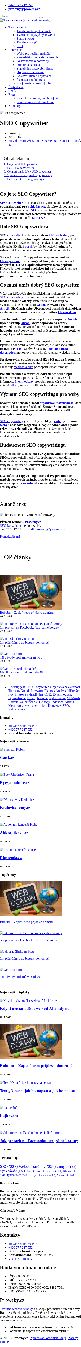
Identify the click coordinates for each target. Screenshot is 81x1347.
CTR (17, 348)
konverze (38, 217)
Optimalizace (17, 698)
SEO (3, 202)
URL (33, 1175)
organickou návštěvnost (56, 403)
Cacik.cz (7, 757)
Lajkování (9, 1115)
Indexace (57, 702)
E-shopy (44, 702)
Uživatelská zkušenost (22, 702)
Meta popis (15, 705)
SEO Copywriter (37, 687)
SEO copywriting (11, 297)
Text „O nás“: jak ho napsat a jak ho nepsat (37, 1091)
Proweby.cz (33, 522)
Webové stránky (37, 1166)
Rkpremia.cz (11, 858)
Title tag (13, 690)
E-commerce (47, 1175)
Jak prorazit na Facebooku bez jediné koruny (29, 627)
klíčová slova (67, 312)
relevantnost (28, 483)
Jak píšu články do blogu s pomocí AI (24, 642)
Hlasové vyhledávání (29, 694)
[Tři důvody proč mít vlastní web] (11, 654)
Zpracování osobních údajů (48, 1338)
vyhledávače (36, 206)
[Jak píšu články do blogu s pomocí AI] (17, 639)
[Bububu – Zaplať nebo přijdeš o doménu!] (31, 593)
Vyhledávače (16, 709)
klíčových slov (58, 235)
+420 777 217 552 (20, 729)
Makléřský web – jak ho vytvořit (21, 672)
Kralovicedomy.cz (15, 807)
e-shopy (59, 421)
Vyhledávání (57, 698)
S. (9, 144)
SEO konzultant (10, 525)
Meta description (35, 705)
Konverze (54, 705)
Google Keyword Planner (37, 690)
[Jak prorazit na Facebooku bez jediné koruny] (31, 624)
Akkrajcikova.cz (14, 832)
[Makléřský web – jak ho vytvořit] (18, 669)
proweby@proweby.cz (50, 529)
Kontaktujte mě (10, 536)
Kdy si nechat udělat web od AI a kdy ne (34, 1008)
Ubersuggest (16, 687)
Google (41, 304)
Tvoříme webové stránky (16, 1309)
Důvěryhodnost (37, 698)
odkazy (14, 385)
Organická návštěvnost (65, 687)
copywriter (15, 202)
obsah (29, 246)
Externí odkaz (62, 694)
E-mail (29, 529)
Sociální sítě (65, 1175)
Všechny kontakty (20, 1258)
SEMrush (73, 698)
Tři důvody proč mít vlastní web (21, 657)
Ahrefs (5, 308)
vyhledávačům (23, 367)
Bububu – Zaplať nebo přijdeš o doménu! (27, 612)
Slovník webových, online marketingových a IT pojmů (44, 140)
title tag (52, 348)
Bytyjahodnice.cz (14, 782)
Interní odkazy (24, 381)
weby (3, 425)
